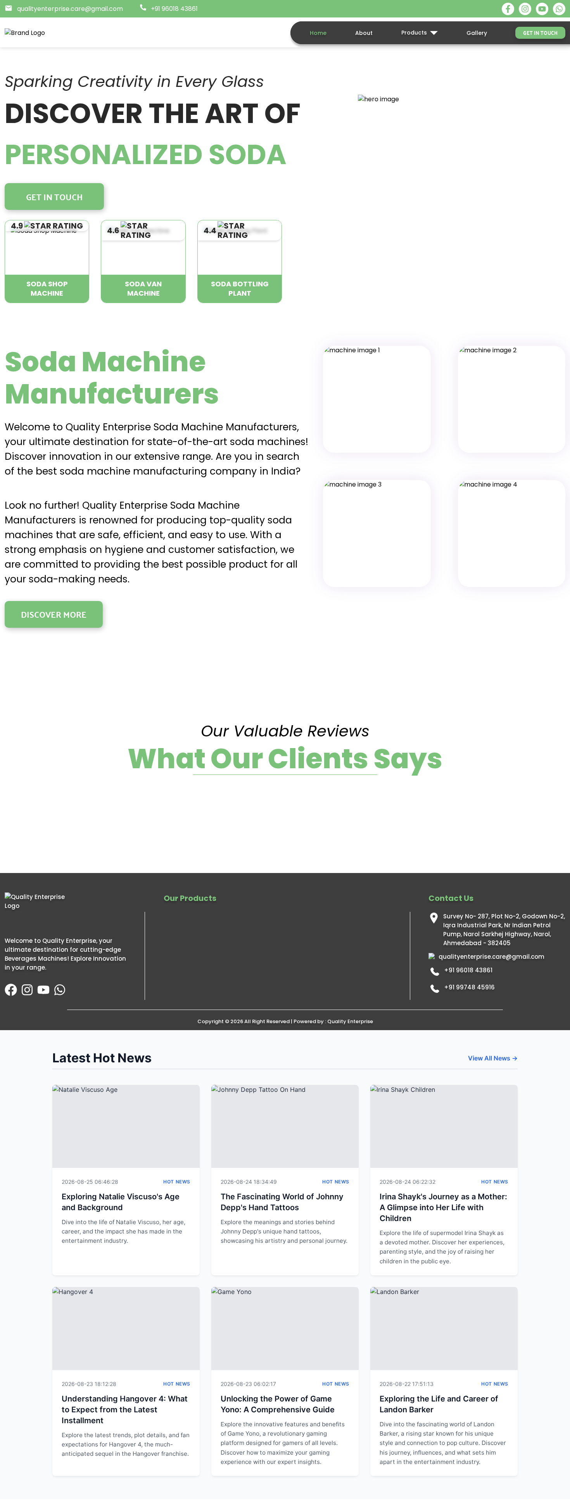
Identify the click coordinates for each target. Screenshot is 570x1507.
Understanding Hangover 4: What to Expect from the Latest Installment (125, 1409)
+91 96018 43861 (468, 970)
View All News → (493, 1058)
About (364, 33)
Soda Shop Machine (47, 288)
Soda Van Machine (143, 288)
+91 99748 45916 (469, 987)
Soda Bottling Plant (240, 288)
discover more (53, 614)
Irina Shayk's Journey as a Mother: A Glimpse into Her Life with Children (443, 1207)
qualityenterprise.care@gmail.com (491, 957)
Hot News (176, 1182)
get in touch (540, 33)
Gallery (476, 33)
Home (318, 33)
